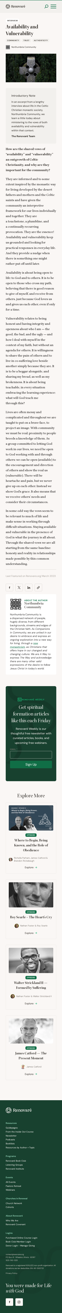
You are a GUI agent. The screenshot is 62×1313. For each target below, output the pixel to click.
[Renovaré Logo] (15, 6)
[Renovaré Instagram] (19, 1302)
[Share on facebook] (9, 587)
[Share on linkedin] (28, 587)
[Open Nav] (53, 6)
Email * (13, 749)
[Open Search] (46, 6)
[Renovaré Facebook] (9, 1302)
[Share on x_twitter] (19, 587)
